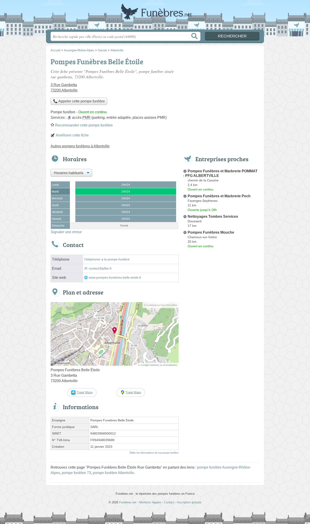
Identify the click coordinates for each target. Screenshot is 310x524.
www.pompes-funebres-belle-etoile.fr (115, 277)
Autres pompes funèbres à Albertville (80, 146)
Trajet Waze (85, 392)
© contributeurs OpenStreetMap (160, 305)
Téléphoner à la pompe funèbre (107, 259)
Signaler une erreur (66, 232)
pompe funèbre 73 (76, 473)
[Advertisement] (221, 87)
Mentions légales (150, 502)
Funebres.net (155, 16)
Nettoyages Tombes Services (213, 216)
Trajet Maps (133, 392)
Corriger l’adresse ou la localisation (159, 365)
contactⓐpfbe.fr (100, 268)
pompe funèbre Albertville (113, 473)
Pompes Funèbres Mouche (211, 232)
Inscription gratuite (189, 502)
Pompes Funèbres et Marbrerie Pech (219, 196)
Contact (169, 502)
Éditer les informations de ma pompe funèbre (154, 452)
